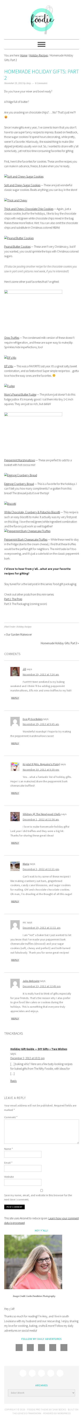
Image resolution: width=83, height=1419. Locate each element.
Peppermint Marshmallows (19, 460)
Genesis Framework (29, 1413)
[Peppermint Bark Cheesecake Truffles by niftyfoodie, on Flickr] (27, 531)
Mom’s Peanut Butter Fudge (20, 394)
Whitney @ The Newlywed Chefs (42, 814)
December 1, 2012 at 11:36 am (41, 819)
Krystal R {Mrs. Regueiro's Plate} (41, 764)
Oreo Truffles (11, 338)
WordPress (64, 1413)
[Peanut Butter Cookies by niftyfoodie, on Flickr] (19, 238)
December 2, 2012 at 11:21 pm (41, 869)
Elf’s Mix (8, 366)
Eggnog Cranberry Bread (19, 484)
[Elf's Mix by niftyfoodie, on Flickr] (10, 358)
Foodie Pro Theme (38, 1409)
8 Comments (41, 83)
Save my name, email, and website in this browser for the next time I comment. (38, 1197)
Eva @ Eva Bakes (33, 719)
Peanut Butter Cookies (17, 246)
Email (8, 1162)
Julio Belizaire (31, 981)
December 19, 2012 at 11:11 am (42, 927)
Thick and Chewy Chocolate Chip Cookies (28, 209)
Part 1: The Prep (13, 599)
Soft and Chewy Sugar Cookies (22, 185)
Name (8, 1149)
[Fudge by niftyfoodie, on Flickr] (9, 386)
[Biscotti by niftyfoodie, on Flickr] (10, 504)
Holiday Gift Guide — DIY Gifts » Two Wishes (38, 1049)
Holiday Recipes (23, 627)
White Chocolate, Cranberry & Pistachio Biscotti (32, 512)
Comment (11, 1117)
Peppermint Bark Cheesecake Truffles (25, 539)
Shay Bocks (59, 1409)
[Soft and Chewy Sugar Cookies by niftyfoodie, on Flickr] (23, 176)
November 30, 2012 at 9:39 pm (41, 769)
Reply (15, 698)
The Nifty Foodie (41, 19)
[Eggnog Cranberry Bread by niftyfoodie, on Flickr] (20, 475)
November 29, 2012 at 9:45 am (41, 724)
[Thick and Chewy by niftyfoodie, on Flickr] (15, 200)
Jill (24, 669)
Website (9, 1176)
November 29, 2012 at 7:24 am (41, 674)
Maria (26, 863)
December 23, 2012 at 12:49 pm (42, 986)
